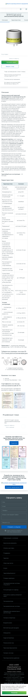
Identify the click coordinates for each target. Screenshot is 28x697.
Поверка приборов (8, 578)
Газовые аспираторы (9, 618)
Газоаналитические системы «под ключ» (11, 584)
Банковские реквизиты (9, 543)
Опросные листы (8, 563)
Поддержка (6, 553)
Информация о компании (10, 538)
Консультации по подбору (10, 589)
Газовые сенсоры (8, 653)
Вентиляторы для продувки (11, 628)
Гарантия (5, 558)
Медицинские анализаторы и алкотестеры (11, 612)
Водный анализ (7, 623)
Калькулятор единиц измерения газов (12, 595)
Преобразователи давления (11, 658)
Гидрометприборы (8, 638)
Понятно (14, 693)
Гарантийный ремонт (9, 573)
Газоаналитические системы (11, 606)
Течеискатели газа (8, 643)
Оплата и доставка (8, 548)
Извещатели (6, 633)
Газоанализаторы (8, 601)
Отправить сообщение (14, 527)
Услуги (5, 568)
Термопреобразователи (10, 648)
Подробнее (14, 443)
